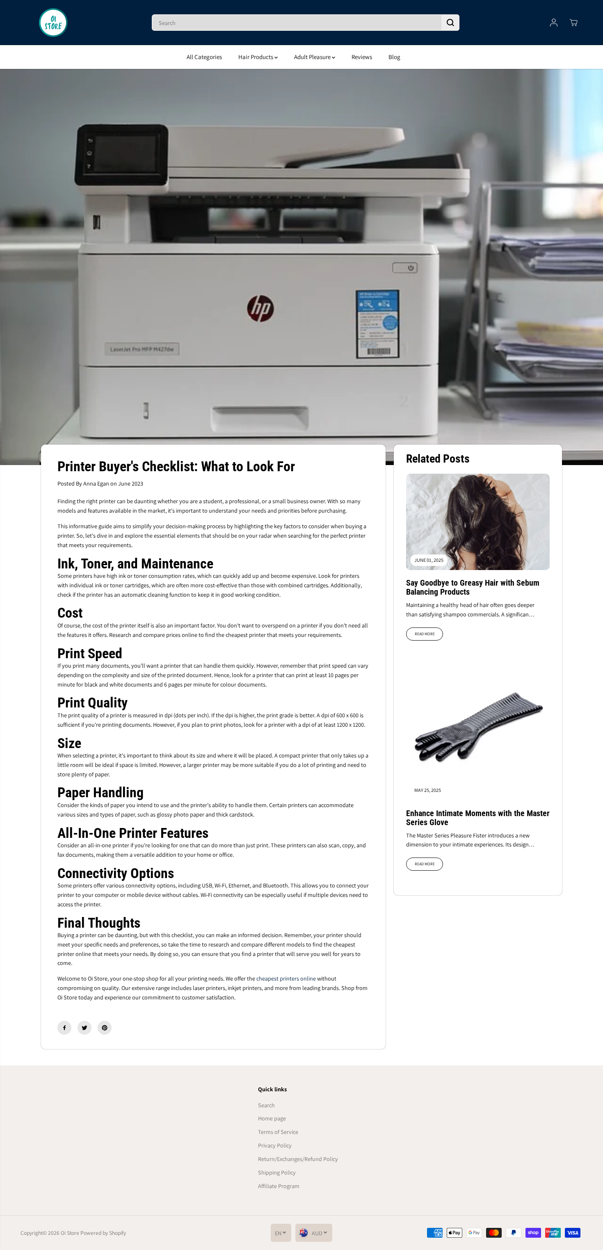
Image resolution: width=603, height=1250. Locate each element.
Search (266, 1105)
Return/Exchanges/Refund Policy (298, 1159)
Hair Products (256, 57)
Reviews (362, 57)
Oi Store (70, 1232)
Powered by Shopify (103, 1232)
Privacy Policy (275, 1145)
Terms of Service (278, 1132)
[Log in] (554, 23)
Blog (394, 57)
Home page (272, 1118)
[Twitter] (84, 1028)
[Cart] (573, 23)
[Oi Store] (53, 22)
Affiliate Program (278, 1186)
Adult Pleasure (313, 57)
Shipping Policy (277, 1172)
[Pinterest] (105, 1028)
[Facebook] (64, 1028)
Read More (425, 633)
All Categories (204, 57)
